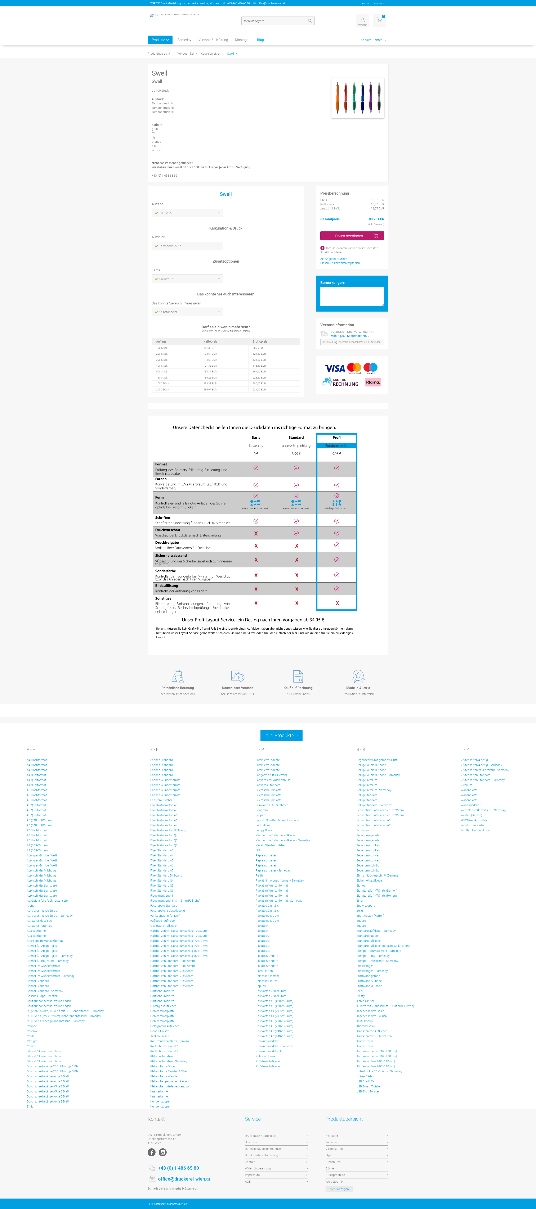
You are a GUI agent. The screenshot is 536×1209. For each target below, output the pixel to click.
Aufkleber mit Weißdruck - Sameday (50, 916)
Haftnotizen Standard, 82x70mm (171, 981)
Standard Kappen (368, 936)
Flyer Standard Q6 (162, 890)
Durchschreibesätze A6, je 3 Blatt (48, 1101)
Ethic (30, 1106)
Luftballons (263, 825)
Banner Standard (38, 981)
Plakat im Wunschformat (272, 885)
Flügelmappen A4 (161, 895)
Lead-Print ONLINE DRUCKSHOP (358, 1203)
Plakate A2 (263, 936)
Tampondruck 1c (170, 246)
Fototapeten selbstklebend (167, 911)
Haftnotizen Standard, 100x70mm (172, 961)
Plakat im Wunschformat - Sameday (279, 900)
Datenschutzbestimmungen (263, 1149)
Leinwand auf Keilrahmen (272, 805)
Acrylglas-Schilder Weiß (42, 855)
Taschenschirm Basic (370, 1011)
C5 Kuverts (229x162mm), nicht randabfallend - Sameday (64, 1016)
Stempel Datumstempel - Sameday (379, 951)
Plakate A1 (263, 926)
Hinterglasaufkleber (163, 1006)
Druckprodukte (335, 1175)
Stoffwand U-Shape (369, 986)
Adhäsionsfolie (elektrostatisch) (47, 900)
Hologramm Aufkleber (164, 1026)
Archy (30, 905)
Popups (261, 986)
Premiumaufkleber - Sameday (275, 1046)
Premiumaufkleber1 (268, 1051)
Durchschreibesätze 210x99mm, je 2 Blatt (54, 1066)
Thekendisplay (366, 1026)
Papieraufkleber (266, 855)
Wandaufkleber (471, 805)
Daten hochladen (349, 235)
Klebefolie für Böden (163, 1066)
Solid (360, 911)
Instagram (163, 1152)
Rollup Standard (367, 795)
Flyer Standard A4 (162, 855)
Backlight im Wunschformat (45, 941)
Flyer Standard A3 (162, 850)
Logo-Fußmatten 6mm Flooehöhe (277, 820)
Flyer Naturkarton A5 (164, 815)
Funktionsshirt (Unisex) (165, 916)
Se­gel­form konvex (368, 855)
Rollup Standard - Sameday (374, 805)
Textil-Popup (365, 1021)
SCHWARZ (166, 279)
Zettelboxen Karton (473, 825)
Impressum (380, 3)
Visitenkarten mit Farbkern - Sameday (485, 770)
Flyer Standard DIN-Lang (166, 875)
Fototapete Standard (164, 905)
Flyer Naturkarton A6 (164, 820)
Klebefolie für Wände (163, 1076)
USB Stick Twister (368, 1091)
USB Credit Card (367, 1081)
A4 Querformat (36, 775)
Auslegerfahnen (37, 931)
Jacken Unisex (159, 1036)
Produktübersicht (159, 53)
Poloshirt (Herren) (267, 981)
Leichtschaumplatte (268, 790)
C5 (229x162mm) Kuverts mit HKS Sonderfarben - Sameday (65, 1011)
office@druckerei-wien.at (271, 3)
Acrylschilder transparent (43, 885)
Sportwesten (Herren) (370, 916)
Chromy (32, 1031)
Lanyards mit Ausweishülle (273, 780)
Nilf (258, 850)
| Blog (259, 39)
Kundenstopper (160, 1101)
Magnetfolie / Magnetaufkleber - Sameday (283, 840)
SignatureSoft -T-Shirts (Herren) (377, 895)
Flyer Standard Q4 (162, 880)
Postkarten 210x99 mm (271, 991)
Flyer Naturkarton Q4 (164, 835)
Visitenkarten (334, 1149)
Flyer (329, 1155)
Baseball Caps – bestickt (43, 996)
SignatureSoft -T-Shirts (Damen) (377, 890)
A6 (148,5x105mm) (39, 820)
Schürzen (363, 830)
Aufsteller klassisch (39, 921)
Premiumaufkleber (268, 1041)
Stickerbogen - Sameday (372, 971)
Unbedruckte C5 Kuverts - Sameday (379, 1071)
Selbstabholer (168, 312)
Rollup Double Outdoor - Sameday (378, 775)
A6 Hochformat (37, 830)
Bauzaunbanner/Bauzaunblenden (49, 1001)
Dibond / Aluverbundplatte (44, 1051)
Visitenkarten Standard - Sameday (483, 780)
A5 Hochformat (37, 790)
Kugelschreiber (210, 53)
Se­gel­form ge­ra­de (368, 835)
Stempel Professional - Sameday (377, 961)
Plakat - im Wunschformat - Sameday (280, 880)
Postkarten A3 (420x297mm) (274, 1001)
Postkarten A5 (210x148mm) (274, 1021)
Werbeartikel (185, 53)
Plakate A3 (263, 946)
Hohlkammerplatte (162, 1011)
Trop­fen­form (365, 1041)
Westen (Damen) (471, 815)
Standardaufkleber (369, 941)
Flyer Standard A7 (162, 870)
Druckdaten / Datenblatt (260, 1136)
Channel (32, 1026)
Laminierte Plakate (268, 760)
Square (361, 921)
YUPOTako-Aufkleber (474, 820)
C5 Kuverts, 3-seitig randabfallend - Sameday (56, 1021)
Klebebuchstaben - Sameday (168, 1061)
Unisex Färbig (365, 1076)
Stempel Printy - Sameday (373, 956)
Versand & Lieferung (213, 39)
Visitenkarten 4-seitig (474, 760)
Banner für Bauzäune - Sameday (48, 961)
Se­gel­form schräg (368, 865)
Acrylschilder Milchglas (41, 870)
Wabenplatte (469, 790)
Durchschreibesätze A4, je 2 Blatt (48, 1076)
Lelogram (262, 810)
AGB (248, 1181)
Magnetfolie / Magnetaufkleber (276, 835)
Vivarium (466, 785)
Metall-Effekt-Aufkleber (270, 845)
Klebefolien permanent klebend (170, 1081)
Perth (259, 875)
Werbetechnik (334, 1181)
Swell (230, 53)
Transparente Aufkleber (372, 1031)
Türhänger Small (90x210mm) (376, 1061)
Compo (31, 1046)
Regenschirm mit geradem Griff (377, 760)
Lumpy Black (264, 830)
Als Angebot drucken (333, 259)
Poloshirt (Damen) (267, 976)
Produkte (158, 39)
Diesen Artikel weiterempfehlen (340, 263)
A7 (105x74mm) (37, 845)
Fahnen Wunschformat (165, 780)
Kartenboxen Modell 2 (164, 1051)
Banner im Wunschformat (43, 966)
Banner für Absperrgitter (42, 946)
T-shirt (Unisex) (366, 1001)
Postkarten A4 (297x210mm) (274, 1011)
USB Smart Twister (369, 1086)
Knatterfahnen (159, 1091)
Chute (31, 1036)
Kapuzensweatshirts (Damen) (169, 1041)
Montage (241, 39)
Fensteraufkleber (161, 800)
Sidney (361, 885)
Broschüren (333, 1162)
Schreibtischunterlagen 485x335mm (380, 810)
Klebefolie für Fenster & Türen (169, 1071)
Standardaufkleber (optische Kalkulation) (383, 946)
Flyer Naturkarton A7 (164, 825)
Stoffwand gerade (368, 976)
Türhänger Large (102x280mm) (377, 1051)
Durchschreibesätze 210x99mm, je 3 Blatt (54, 1071)
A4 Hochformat (37, 760)
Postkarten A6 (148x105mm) (274, 1031)
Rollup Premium (367, 780)
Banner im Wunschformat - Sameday (51, 976)
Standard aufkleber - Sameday (376, 931)
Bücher (330, 1168)
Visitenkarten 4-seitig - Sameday (481, 765)
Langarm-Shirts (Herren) (271, 775)
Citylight (32, 1041)
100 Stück (165, 213)
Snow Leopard (366, 905)
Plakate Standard (267, 956)
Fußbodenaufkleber (163, 921)
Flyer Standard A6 (162, 865)
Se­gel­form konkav (368, 845)
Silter (360, 900)
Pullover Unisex (265, 1056)
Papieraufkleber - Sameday (273, 870)
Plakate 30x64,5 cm (268, 905)
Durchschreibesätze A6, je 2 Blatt (48, 1096)
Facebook (152, 1152)
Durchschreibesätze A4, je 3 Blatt (48, 1081)
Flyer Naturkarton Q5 (164, 840)
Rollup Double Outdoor (371, 765)
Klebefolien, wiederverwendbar (170, 1086)
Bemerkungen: (332, 282)
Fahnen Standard (161, 760)
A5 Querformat (36, 805)
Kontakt (366, 3)
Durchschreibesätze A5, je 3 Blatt (48, 1091)
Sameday (184, 39)
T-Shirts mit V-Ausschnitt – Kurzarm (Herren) (385, 1006)
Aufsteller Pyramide (39, 926)
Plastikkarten (264, 971)
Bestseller (332, 1136)
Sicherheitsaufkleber (370, 880)
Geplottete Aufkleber (163, 926)
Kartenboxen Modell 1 (164, 1046)
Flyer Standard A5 (162, 860)
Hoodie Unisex (159, 1031)
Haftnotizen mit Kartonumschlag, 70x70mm (178, 941)
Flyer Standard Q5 (162, 885)
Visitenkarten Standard (476, 775)
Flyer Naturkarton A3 (164, 805)
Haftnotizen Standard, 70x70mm (171, 971)
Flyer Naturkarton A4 (164, 810)
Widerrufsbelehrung (258, 1168)
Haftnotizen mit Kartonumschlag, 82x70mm (178, 951)
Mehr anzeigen (339, 1189)
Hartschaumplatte (162, 991)
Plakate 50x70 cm (267, 916)
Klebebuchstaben (161, 1056)
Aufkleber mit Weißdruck (42, 911)
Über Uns (251, 1142)
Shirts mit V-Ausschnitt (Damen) (377, 875)
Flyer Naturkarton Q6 (164, 845)
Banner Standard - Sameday (45, 991)
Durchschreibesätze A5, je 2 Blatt (48, 1086)
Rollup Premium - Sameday (374, 790)
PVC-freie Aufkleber (268, 1061)
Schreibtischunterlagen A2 (374, 820)
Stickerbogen (365, 966)
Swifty (361, 996)
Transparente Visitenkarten (374, 1036)
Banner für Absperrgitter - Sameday (50, 956)
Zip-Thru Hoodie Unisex (476, 830)
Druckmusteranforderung (261, 1155)
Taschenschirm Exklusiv (372, 1016)
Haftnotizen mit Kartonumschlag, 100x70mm (179, 931)
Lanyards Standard (268, 785)
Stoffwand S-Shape (369, 981)
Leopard (261, 815)
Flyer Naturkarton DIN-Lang (168, 830)
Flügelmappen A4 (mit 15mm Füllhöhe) (175, 900)
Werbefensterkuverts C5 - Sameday (483, 810)
